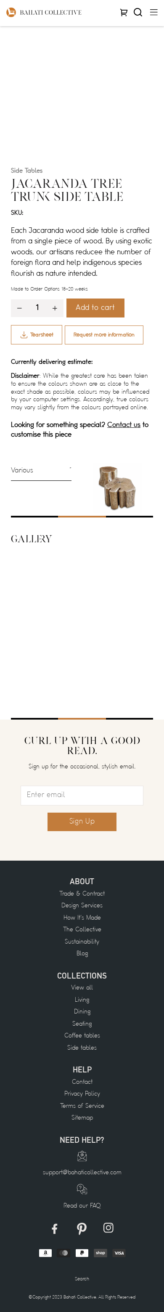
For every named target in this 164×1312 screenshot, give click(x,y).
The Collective (82, 930)
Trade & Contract (82, 894)
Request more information (104, 335)
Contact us (123, 425)
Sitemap (82, 1118)
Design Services (82, 906)
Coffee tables (82, 1036)
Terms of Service (82, 1106)
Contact (82, 1082)
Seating (82, 1024)
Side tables (82, 1048)
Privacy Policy (82, 1094)
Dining (82, 1012)
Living (82, 1000)
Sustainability (82, 942)
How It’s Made (82, 918)
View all (82, 988)
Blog (82, 954)
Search (82, 1279)
